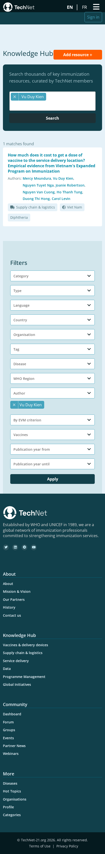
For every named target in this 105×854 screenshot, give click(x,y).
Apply (52, 479)
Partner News (14, 745)
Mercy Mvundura (37, 178)
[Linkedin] (15, 547)
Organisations (14, 799)
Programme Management (24, 676)
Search (52, 118)
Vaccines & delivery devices (25, 645)
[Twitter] (6, 547)
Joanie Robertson (70, 185)
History (9, 607)
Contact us (12, 615)
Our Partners (14, 599)
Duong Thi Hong (36, 198)
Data (7, 668)
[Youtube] (34, 547)
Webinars (11, 753)
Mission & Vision (17, 591)
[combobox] (52, 101)
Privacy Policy (67, 846)
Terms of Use (40, 846)
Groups (9, 730)
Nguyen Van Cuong (39, 192)
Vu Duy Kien (63, 178)
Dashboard (12, 714)
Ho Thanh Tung (69, 192)
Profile (8, 807)
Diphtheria (19, 217)
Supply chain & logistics (35, 207)
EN (70, 7)
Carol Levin (61, 198)
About (8, 583)
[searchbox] (53, 105)
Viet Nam (74, 207)
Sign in (93, 17)
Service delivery (16, 660)
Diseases (10, 783)
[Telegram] (24, 547)
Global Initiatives (17, 684)
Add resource (76, 54)
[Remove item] (15, 97)
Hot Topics (12, 791)
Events (8, 738)
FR (85, 7)
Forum (8, 722)
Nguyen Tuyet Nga (38, 185)
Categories (12, 814)
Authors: (15, 178)
